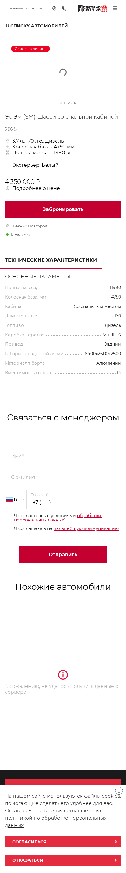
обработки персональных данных (58, 518)
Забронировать (63, 209)
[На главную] (26, 8)
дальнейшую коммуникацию (86, 528)
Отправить (63, 554)
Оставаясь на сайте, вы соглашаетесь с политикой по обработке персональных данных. (55, 818)
